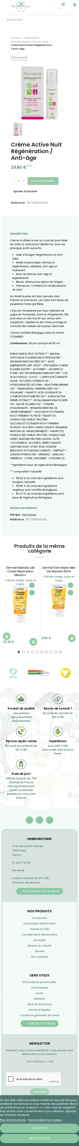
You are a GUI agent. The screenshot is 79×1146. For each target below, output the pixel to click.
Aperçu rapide (32, 592)
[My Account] (67, 6)
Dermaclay (29, 515)
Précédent (56, 43)
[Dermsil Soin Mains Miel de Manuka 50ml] (59, 600)
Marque (15, 515)
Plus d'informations (13, 1120)
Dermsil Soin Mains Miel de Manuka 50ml (58, 569)
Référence (17, 519)
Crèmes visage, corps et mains (20, 582)
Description (19, 234)
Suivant (65, 43)
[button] (18, 652)
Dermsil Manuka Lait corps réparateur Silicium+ (20, 571)
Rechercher (71, 19)
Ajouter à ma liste (25, 191)
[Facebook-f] (29, 820)
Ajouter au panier (43, 181)
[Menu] (5, 6)
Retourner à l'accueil (60, 43)
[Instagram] (49, 820)
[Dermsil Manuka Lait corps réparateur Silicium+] (20, 604)
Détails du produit (23, 508)
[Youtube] (39, 820)
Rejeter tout (39, 1138)
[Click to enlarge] (17, 115)
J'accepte (39, 1128)
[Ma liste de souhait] (61, 6)
